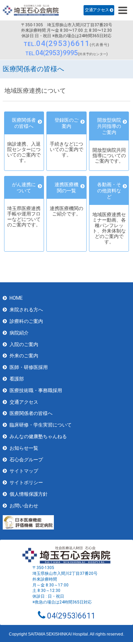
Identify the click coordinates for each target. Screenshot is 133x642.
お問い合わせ (24, 505)
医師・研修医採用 (29, 367)
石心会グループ (26, 459)
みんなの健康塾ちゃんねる (38, 436)
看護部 (17, 379)
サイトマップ (24, 471)
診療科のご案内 (26, 321)
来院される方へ (26, 309)
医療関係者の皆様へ (31, 413)
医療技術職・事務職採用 (36, 390)
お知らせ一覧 (24, 448)
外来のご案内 (24, 355)
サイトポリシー (26, 482)
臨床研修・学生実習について (41, 425)
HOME (16, 298)
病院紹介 (19, 332)
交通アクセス (97, 10)
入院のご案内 (24, 344)
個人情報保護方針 (29, 494)
